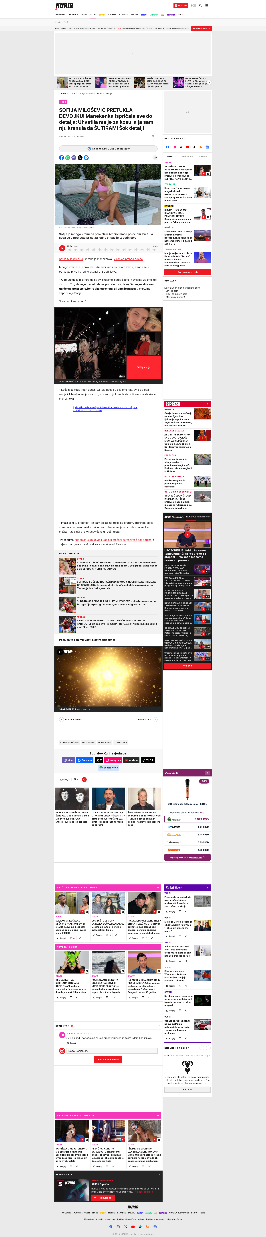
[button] (154, 136)
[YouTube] (187, 147)
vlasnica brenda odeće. (128, 259)
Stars (74, 93)
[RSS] (200, 147)
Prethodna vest (73, 719)
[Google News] (207, 147)
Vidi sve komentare (108, 1059)
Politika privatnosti (155, 1219)
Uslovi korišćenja (174, 1219)
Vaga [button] (207, 1055)
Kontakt (99, 1219)
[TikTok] (194, 147)
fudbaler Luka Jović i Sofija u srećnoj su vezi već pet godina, (113, 539)
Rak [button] (187, 1055)
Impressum (110, 1219)
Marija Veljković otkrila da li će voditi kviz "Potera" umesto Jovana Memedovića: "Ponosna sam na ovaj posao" (99, 28)
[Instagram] (174, 147)
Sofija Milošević (69, 259)
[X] (181, 147)
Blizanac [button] (180, 1055)
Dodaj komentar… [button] (78, 1050)
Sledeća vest (144, 719)
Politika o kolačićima (126, 1219)
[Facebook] (167, 147)
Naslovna (63, 93)
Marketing (89, 1219)
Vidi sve (187, 665)
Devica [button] (199, 1055)
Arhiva (141, 1219)
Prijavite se (105, 1197)
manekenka (88, 742)
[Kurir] (64, 6)
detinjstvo (104, 742)
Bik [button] (172, 1055)
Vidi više (187, 1089)
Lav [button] (193, 1055)
